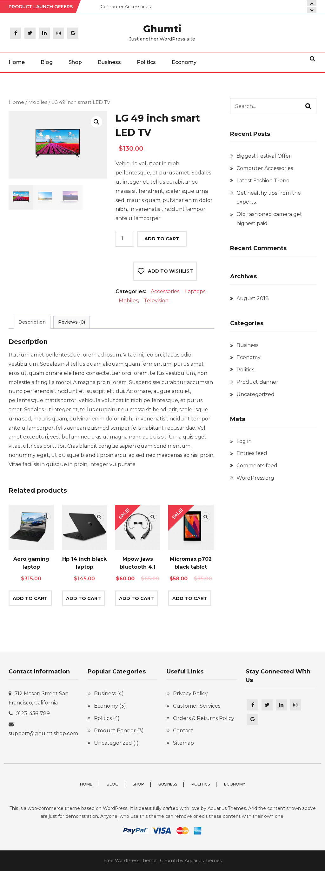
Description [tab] (32, 322)
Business (109, 62)
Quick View (46, 517)
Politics (146, 62)
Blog (47, 62)
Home (17, 62)
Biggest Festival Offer (263, 156)
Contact (183, 731)
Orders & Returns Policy (203, 718)
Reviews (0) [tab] (71, 322)
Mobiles (37, 102)
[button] (96, 122)
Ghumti (162, 29)
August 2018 (252, 298)
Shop (75, 62)
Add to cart (161, 239)
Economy (184, 62)
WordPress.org (255, 478)
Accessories (165, 291)
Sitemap (183, 743)
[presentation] (311, 10)
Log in (244, 441)
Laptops (195, 291)
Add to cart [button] (30, 598)
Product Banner (257, 382)
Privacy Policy (190, 694)
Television (156, 301)
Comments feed (256, 466)
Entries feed (251, 453)
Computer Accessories (126, 6)
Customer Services (196, 706)
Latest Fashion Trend (263, 181)
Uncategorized (255, 394)
